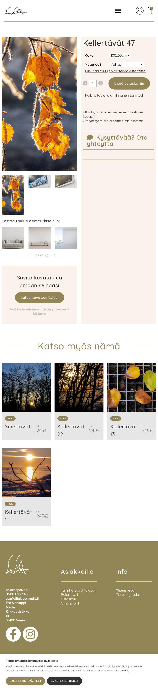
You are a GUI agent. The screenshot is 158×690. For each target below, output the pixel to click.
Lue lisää (124, 671)
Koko (89, 55)
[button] (118, 11)
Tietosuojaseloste (130, 594)
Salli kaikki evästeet (25, 681)
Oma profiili (70, 603)
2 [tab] (42, 255)
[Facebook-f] (13, 634)
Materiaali (93, 64)
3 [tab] (46, 255)
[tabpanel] (39, 181)
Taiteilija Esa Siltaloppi (78, 590)
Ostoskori (68, 599)
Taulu (10, 418)
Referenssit (69, 594)
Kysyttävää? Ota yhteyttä (117, 140)
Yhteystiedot (125, 590)
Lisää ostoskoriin (129, 83)
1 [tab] (37, 255)
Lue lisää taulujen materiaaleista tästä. (115, 71)
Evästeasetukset (64, 681)
